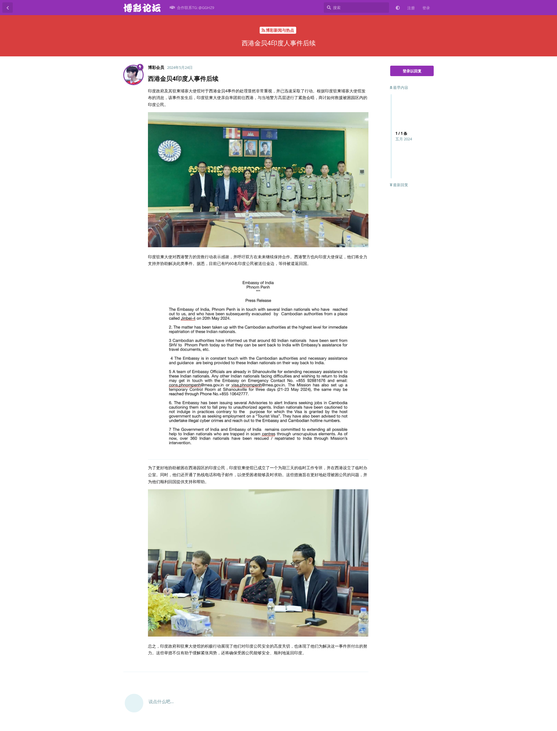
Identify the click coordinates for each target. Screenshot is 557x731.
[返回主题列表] (7, 7)
